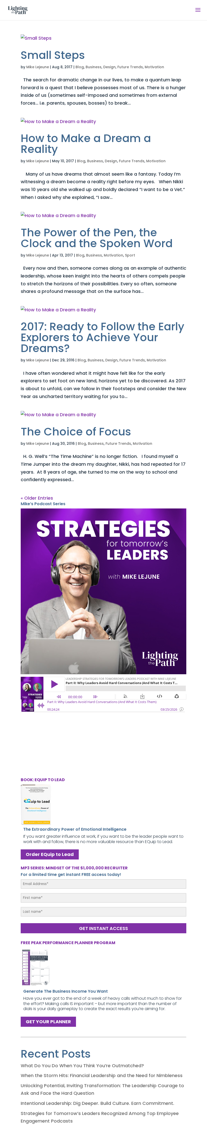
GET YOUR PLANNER (48, 1021)
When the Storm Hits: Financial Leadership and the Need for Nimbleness (102, 1075)
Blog (79, 66)
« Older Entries (37, 498)
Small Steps (53, 55)
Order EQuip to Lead (50, 854)
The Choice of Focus (76, 431)
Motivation (154, 66)
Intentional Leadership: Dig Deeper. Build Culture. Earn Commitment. (97, 1103)
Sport (130, 255)
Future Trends (130, 66)
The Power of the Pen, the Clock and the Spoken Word (97, 238)
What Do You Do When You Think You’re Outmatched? (82, 1065)
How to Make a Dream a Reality (86, 144)
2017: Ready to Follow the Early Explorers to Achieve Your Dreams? (102, 337)
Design (109, 66)
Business (93, 66)
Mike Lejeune (37, 66)
